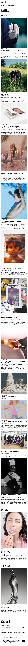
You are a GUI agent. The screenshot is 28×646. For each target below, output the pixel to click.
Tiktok (23, 632)
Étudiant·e (11, 5)
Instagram (3, 632)
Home (3, 2)
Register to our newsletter (5, 625)
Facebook (9, 632)
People (3, 5)
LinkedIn (15, 632)
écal (5, 621)
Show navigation (25, 2)
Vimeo (19, 632)
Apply (23, 627)
